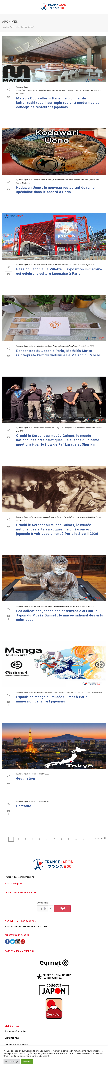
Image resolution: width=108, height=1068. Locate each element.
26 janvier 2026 (96, 692)
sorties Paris (89, 90)
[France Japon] (54, 6)
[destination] (54, 746)
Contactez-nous (12, 1038)
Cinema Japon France (46, 428)
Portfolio (23, 806)
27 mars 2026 (21, 520)
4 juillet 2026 (27, 183)
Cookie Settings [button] (11, 1062)
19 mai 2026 (89, 346)
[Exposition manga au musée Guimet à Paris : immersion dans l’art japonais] (54, 664)
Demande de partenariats (16, 1044)
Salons (55, 692)
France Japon (23, 87)
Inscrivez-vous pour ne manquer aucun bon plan (26, 926)
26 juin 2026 (89, 265)
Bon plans (21, 90)
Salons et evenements (61, 265)
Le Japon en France (33, 90)
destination (25, 778)
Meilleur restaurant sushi (49, 90)
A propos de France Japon (16, 1031)
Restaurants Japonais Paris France (71, 90)
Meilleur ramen (58, 180)
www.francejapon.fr (14, 883)
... (76, 839)
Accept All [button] (27, 1062)
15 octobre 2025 (42, 774)
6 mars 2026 (89, 606)
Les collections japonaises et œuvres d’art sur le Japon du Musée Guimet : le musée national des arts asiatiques (59, 615)
